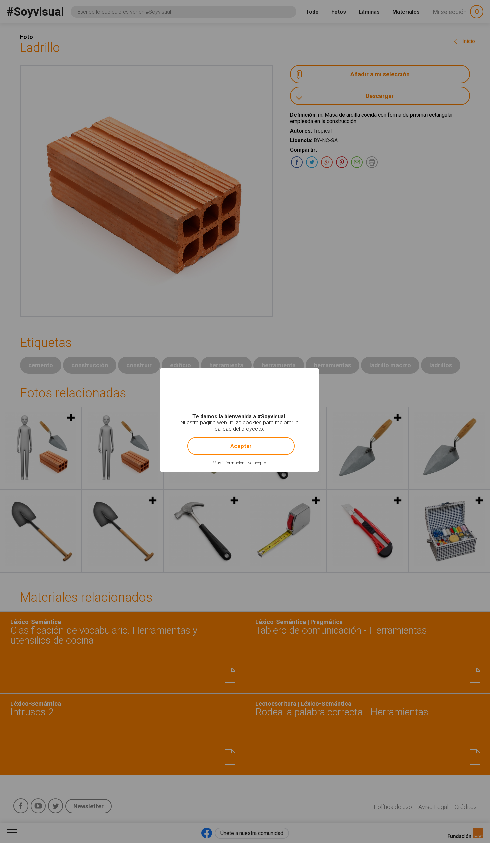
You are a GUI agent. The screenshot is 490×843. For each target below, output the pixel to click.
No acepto (256, 462)
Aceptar (241, 446)
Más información (228, 462)
